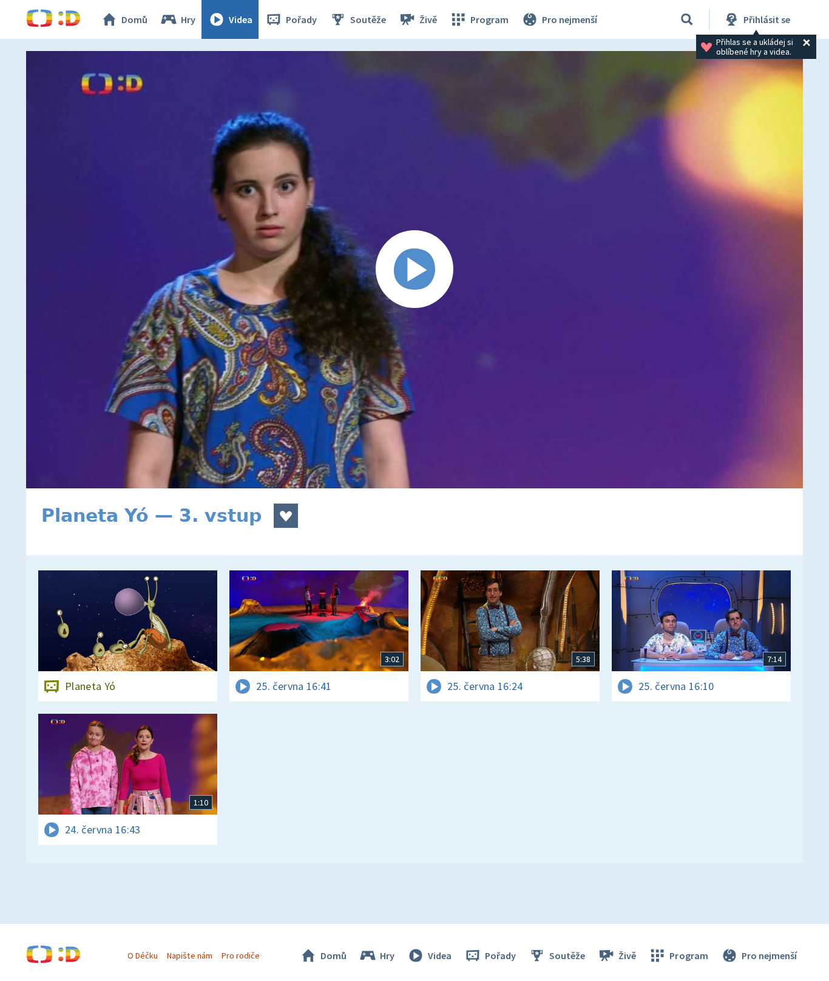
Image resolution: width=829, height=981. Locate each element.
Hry (188, 19)
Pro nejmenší (569, 19)
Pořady (301, 19)
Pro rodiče (241, 955)
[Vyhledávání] (687, 19)
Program (489, 19)
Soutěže (368, 19)
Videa (240, 19)
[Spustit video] (414, 269)
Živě (428, 19)
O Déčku (142, 955)
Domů (134, 19)
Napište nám (189, 955)
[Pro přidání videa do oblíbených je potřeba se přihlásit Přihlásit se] (286, 516)
